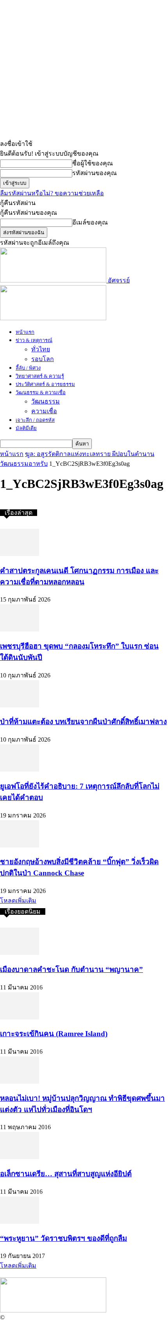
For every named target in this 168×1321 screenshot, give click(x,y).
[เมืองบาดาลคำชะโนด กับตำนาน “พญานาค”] (19, 952)
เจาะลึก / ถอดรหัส (35, 420)
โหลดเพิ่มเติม (18, 900)
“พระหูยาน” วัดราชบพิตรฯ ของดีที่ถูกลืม (63, 1238)
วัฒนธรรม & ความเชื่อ (41, 392)
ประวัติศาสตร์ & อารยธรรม (45, 384)
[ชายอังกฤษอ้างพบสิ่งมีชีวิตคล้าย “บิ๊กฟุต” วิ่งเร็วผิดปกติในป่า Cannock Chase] (19, 845)
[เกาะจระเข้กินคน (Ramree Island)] (19, 1017)
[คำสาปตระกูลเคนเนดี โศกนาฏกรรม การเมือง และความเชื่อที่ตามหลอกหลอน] (19, 554)
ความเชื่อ (44, 411)
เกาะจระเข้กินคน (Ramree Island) (53, 1034)
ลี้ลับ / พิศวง (28, 368)
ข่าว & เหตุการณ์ (34, 340)
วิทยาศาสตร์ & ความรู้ (40, 376)
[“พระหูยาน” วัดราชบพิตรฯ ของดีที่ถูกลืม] (19, 1221)
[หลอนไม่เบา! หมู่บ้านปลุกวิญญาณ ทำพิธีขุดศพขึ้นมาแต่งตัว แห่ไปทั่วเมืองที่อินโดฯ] (19, 1081)
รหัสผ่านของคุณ (94, 173)
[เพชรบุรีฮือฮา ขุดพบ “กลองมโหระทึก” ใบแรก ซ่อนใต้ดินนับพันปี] (19, 629)
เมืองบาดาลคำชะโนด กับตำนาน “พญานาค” (71, 969)
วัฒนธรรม (45, 401)
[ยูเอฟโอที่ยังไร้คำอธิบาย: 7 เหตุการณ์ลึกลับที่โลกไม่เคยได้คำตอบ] (19, 769)
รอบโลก (42, 359)
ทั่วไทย (40, 349)
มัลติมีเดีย (26, 428)
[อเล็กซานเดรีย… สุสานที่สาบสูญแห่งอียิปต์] (19, 1157)
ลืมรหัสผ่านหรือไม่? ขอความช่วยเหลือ (52, 193)
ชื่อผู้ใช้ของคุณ (92, 163)
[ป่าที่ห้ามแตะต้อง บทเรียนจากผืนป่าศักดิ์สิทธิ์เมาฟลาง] (19, 705)
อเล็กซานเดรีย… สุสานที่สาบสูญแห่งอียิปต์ (66, 1174)
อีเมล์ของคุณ (90, 222)
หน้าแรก (25, 332)
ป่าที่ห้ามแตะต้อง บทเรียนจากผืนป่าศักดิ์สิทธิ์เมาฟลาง (83, 722)
